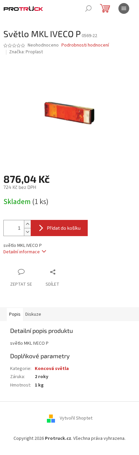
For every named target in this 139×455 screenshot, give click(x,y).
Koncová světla (52, 368)
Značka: (26, 52)
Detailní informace (21, 252)
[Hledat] (88, 8)
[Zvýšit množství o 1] (27, 224)
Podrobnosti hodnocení (85, 45)
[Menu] (124, 8)
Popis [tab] (15, 314)
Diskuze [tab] (33, 314)
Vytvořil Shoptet (76, 418)
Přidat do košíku (64, 228)
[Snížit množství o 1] (27, 232)
